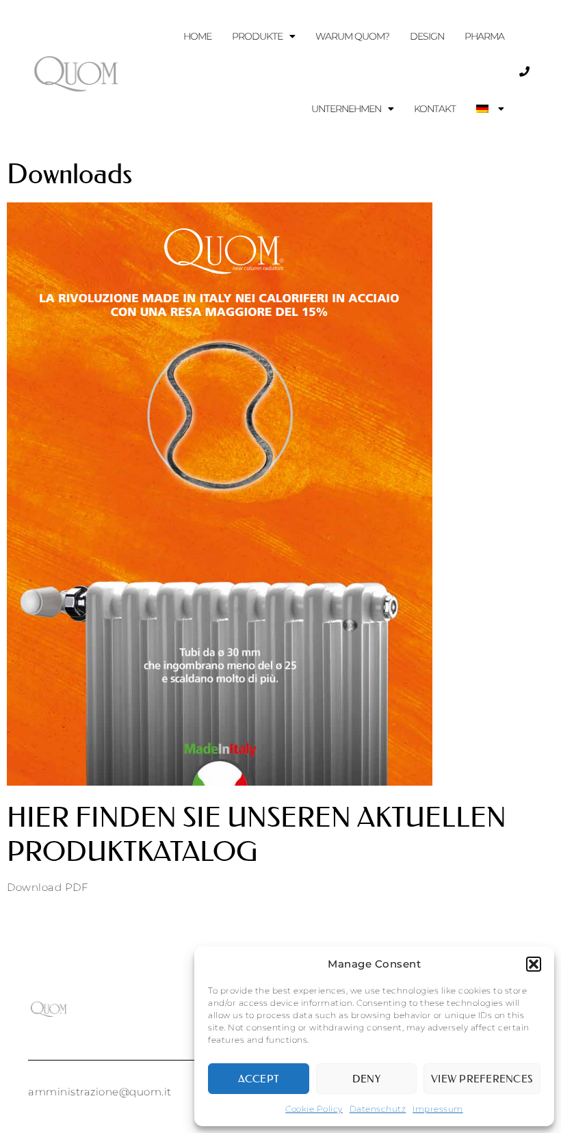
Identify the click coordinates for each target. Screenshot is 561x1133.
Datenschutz (378, 1109)
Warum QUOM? (352, 36)
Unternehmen (346, 109)
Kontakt (435, 109)
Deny (366, 1078)
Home (197, 36)
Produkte (257, 36)
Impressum (438, 1109)
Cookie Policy (314, 1109)
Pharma (484, 36)
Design (427, 36)
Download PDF (47, 887)
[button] (533, 964)
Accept (259, 1078)
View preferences (482, 1078)
